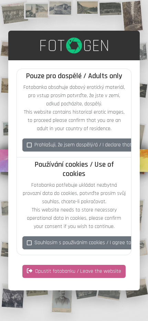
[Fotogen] (74, 45)
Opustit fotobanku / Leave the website (78, 271)
